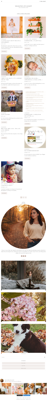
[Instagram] (40, 1)
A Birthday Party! (6, 185)
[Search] (45, 357)
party (2, 183)
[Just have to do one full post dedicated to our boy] (29, 388)
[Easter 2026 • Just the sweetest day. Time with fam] (5, 388)
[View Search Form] (45, 1)
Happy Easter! (5, 114)
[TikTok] (42, 1)
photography (6, 183)
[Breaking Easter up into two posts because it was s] (17, 388)
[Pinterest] (41, 1)
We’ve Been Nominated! (31, 150)
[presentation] (12, 27)
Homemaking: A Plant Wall (33, 40)
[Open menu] (1, 1)
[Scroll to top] (45, 398)
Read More (4, 51)
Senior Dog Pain (23, 353)
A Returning (23, 290)
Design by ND (28, 399)
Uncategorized (3, 76)
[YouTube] (44, 1)
